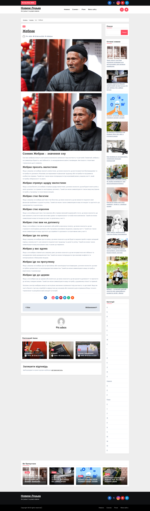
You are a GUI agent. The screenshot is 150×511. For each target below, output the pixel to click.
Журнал (54, 353)
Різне (84, 9)
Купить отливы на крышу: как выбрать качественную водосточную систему (116, 251)
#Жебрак (50, 36)
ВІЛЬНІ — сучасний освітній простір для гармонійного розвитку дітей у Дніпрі (116, 291)
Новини (67, 9)
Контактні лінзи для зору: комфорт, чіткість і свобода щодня (116, 204)
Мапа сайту (92, 9)
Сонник (75, 9)
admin (30, 36)
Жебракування (90, 307)
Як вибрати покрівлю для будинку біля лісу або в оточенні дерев (116, 134)
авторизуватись (57, 370)
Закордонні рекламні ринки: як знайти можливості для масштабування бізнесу (117, 181)
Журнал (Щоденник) (85, 353)
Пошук (110, 26)
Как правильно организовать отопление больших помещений (117, 159)
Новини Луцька (31, 8)
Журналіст (28, 353)
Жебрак (29, 31)
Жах (28, 307)
